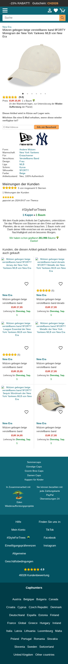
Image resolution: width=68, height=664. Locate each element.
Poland (15, 638)
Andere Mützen (27, 149)
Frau (21, 161)
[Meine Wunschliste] (56, 10)
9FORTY (24, 170)
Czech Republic (38, 607)
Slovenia (19, 646)
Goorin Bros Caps (34, 471)
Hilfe (18, 521)
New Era (6, 27)
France (11, 623)
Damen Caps (34, 475)
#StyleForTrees (17, 537)
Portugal (26, 638)
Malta (58, 631)
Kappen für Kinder (34, 479)
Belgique (28, 599)
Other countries (44, 654)
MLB (21, 164)
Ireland (56, 623)
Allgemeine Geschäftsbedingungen (19, 557)
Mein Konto (18, 529)
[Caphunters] (19, 10)
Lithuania (29, 631)
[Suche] (62, 18)
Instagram (50, 545)
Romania (39, 638)
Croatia (10, 607)
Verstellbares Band (29, 158)
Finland (54, 615)
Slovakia (52, 638)
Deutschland (17, 615)
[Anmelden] (50, 10)
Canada (53, 599)
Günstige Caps (34, 466)
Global (22, 623)
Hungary (45, 623)
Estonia (43, 615)
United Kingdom (23, 654)
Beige (22, 173)
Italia (9, 631)
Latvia (18, 631)
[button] (23, 93)
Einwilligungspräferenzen (20, 545)
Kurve (22, 167)
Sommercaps (34, 462)
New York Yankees (29, 152)
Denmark (56, 607)
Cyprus (21, 607)
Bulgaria (41, 599)
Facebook (50, 537)
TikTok (50, 529)
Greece (32, 623)
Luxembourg (45, 631)
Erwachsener (26, 155)
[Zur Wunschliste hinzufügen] (26, 284)
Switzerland (46, 646)
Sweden (32, 646)
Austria (16, 599)
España (31, 615)
